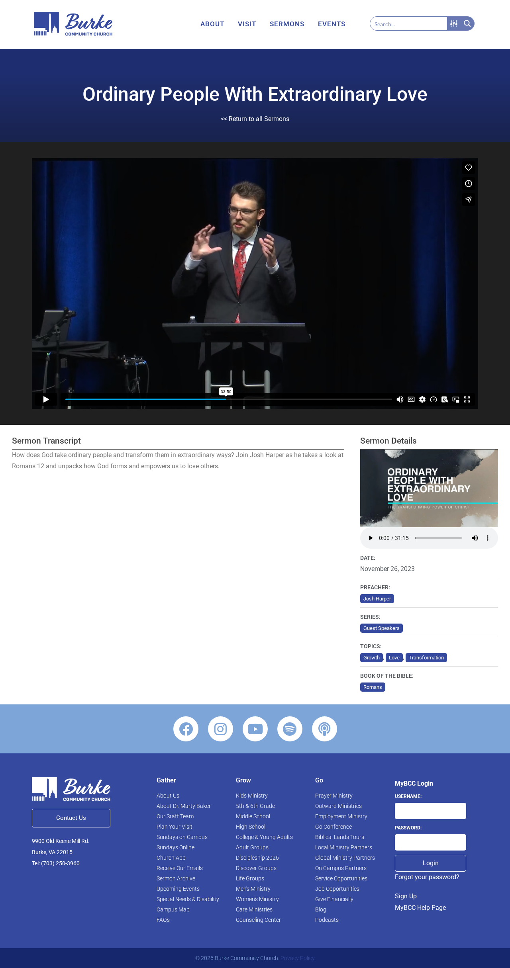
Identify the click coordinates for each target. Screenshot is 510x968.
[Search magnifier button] (467, 23)
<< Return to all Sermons (255, 119)
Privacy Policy (297, 958)
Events (331, 24)
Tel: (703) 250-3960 (56, 863)
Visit (247, 24)
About (212, 24)
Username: (408, 796)
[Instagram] (220, 728)
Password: (408, 827)
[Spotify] (289, 728)
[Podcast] (324, 728)
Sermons (287, 24)
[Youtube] (255, 728)
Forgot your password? (427, 877)
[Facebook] (185, 728)
